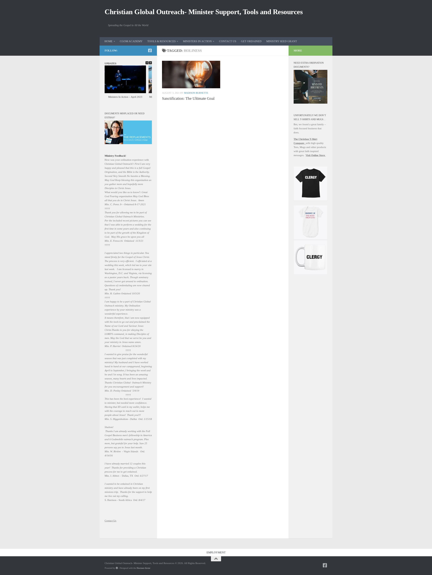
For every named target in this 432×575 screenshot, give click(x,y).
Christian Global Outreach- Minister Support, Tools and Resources (204, 12)
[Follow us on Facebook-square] (150, 50)
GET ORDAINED (251, 41)
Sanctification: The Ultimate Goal (188, 98)
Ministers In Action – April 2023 (125, 97)
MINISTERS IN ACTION (197, 41)
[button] (150, 62)
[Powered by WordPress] (117, 568)
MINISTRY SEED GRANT (281, 41)
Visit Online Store (316, 155)
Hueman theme (143, 568)
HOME (108, 41)
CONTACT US (227, 41)
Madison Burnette (196, 93)
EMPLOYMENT (216, 552)
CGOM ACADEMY (131, 41)
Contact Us (110, 520)
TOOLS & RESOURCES (161, 41)
